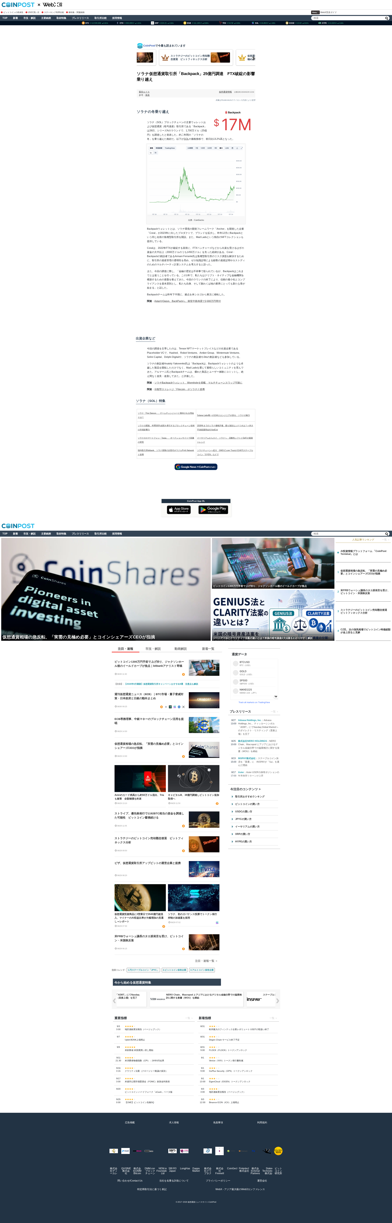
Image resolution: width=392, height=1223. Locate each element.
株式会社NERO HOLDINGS (252, 741)
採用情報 (117, 18)
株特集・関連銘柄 (77, 12)
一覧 (273, 711)
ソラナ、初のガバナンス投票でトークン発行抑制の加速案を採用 (192, 916)
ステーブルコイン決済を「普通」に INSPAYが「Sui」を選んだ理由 (258, 761)
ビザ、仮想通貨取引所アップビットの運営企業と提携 (148, 863)
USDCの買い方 (243, 811)
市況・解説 (29, 18)
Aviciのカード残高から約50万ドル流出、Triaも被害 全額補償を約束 (139, 797)
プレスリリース (80, 18)
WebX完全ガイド (328, 12)
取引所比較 (100, 18)
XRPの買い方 (242, 834)
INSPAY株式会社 (247, 758)
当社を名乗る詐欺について (174, 1180)
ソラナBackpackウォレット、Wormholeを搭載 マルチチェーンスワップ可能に (198, 382)
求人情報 (174, 1122)
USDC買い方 (33, 12)
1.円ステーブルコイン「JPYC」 (143, 970)
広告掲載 (130, 1122)
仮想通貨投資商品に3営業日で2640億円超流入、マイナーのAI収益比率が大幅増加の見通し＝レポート (139, 918)
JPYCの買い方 (243, 819)
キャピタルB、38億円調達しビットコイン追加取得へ (193, 797)
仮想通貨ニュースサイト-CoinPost (202, 1202)
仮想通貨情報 (225, 92)
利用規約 (262, 1122)
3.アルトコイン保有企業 (202, 970)
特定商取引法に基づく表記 (152, 1189)
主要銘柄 (46, 18)
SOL (186, 139)
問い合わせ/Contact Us (129, 1180)
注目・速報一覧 (204, 960)
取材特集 (61, 18)
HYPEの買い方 (243, 841)
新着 (15, 18)
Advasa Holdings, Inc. (249, 720)
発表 (147, 95)
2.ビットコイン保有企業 (174, 970)
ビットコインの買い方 (247, 804)
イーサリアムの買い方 (247, 826)
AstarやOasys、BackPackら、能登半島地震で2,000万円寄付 (187, 301)
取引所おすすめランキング (250, 796)
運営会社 (262, 1180)
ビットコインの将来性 (13, 12)
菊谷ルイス (144, 92)
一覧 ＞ (386, 539)
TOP (5, 18)
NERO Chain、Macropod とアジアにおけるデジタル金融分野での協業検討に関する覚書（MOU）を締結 (204, 996)
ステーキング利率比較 (54, 12)
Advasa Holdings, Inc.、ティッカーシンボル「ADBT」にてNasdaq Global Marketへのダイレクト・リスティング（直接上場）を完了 (258, 727)
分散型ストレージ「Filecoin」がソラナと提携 (179, 389)
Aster (241, 772)
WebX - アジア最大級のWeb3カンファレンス (240, 1189)
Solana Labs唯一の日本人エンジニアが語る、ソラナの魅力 (223, 415)
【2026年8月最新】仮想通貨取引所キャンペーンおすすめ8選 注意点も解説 (161, 684)
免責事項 (218, 1122)
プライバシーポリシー (218, 1180)
